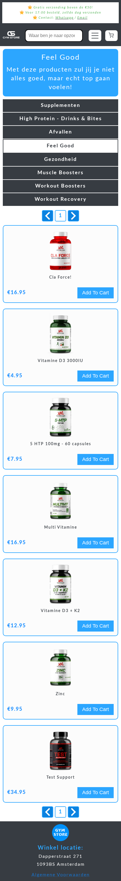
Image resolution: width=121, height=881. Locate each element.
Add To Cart (95, 293)
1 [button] (60, 215)
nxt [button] (73, 216)
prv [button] (47, 215)
